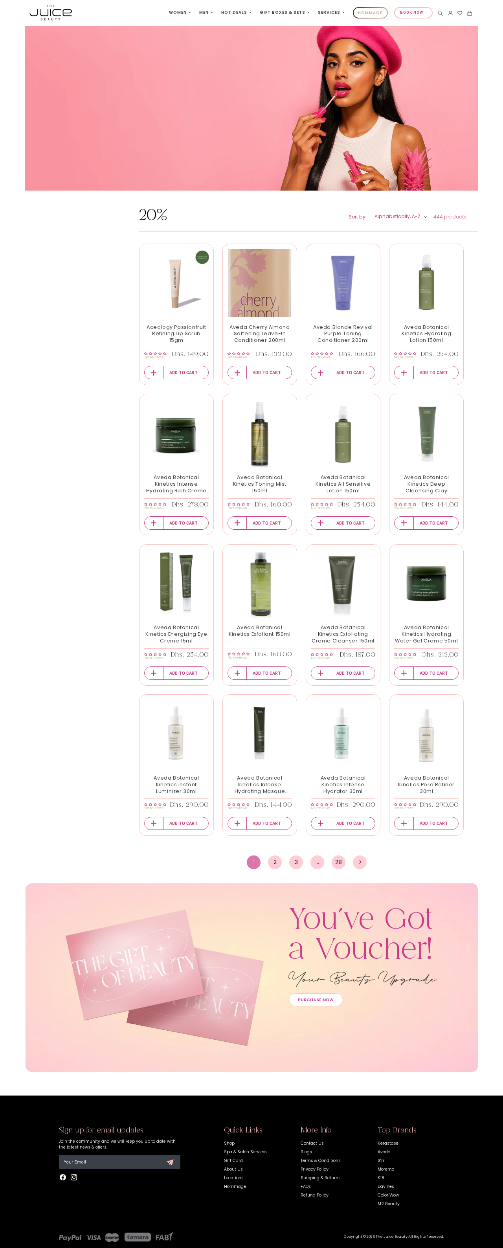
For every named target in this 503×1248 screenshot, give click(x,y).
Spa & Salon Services (246, 1152)
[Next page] (360, 862)
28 (338, 862)
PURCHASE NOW (316, 1000)
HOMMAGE (370, 12)
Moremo (386, 1169)
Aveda (384, 1152)
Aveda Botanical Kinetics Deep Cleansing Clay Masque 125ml (426, 484)
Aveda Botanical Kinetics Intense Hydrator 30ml (343, 785)
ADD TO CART (183, 372)
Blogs (306, 1152)
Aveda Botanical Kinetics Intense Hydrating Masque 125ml (260, 785)
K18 (381, 1178)
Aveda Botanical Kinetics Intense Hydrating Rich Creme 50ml (176, 484)
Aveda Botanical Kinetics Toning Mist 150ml (259, 484)
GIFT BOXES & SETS (283, 12)
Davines (386, 1186)
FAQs (306, 1186)
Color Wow (388, 1195)
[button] (440, 13)
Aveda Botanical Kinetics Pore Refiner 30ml (426, 785)
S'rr (381, 1161)
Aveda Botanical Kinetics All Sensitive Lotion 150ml (343, 484)
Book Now (412, 13)
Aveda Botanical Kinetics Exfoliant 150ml (259, 630)
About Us (233, 1169)
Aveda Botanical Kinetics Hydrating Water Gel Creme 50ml (426, 634)
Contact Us (312, 1143)
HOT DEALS (234, 12)
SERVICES (329, 12)
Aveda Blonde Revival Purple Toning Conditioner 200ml (343, 334)
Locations (234, 1178)
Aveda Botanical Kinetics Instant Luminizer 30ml (176, 785)
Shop (229, 1143)
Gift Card (233, 1161)
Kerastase (388, 1143)
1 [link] (254, 862)
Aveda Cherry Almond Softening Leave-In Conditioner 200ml (259, 334)
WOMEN (178, 12)
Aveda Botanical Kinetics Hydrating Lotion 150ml (426, 334)
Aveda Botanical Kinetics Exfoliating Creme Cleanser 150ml (343, 634)
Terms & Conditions (321, 1161)
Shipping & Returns (321, 1178)
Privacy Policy (315, 1169)
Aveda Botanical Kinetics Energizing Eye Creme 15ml (176, 634)
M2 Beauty (389, 1204)
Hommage (235, 1186)
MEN (204, 12)
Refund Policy (315, 1195)
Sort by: (358, 216)
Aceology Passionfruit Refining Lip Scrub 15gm (176, 334)
